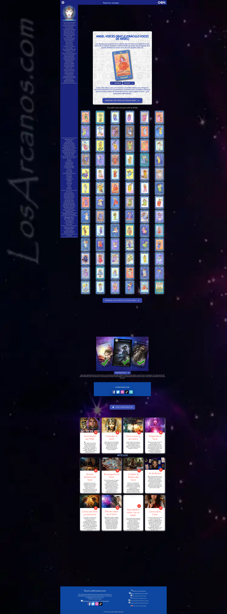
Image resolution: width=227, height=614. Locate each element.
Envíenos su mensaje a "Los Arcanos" (95, 601)
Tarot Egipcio (69, 221)
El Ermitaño (69, 172)
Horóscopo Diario (69, 73)
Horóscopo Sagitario (69, 204)
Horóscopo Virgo (69, 200)
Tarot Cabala (69, 48)
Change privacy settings (95, 599)
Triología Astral (69, 60)
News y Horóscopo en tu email (138, 593)
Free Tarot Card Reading (139, 606)
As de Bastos (155, 473)
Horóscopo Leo (69, 199)
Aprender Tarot (69, 142)
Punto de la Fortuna (69, 70)
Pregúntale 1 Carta (69, 24)
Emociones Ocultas (69, 143)
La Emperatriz (69, 163)
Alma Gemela (69, 211)
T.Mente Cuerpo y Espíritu (69, 53)
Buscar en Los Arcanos (138, 591)
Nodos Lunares (69, 72)
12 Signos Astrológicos (69, 214)
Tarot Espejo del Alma (69, 29)
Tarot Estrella (69, 43)
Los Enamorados (69, 167)
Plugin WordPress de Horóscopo (138, 603)
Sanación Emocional (69, 34)
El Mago (69, 160)
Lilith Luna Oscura (69, 69)
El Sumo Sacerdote (69, 166)
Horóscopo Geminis (69, 196)
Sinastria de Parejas (69, 59)
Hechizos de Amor (69, 233)
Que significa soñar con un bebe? (133, 512)
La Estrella (69, 183)
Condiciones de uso (98, 597)
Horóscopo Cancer (69, 197)
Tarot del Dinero (69, 41)
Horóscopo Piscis (69, 208)
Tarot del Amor (69, 28)
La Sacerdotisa (69, 162)
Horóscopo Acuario (69, 207)
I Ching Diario (69, 75)
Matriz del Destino (69, 80)
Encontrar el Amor (69, 32)
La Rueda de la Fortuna (69, 173)
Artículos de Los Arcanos (69, 150)
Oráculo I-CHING (69, 63)
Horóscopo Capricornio (69, 206)
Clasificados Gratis (69, 149)
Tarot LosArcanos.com (95, 590)
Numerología (69, 230)
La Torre (69, 182)
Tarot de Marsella (69, 220)
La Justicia (69, 170)
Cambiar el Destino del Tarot (133, 477)
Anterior (116, 83)
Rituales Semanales (69, 82)
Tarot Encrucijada (69, 39)
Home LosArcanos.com (122, 407)
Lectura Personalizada (69, 22)
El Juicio (69, 187)
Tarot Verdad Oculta (69, 38)
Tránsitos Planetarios (69, 58)
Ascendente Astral (69, 66)
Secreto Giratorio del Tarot (90, 477)
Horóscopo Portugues (69, 210)
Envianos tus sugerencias (138, 598)
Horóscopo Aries (69, 193)
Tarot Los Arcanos (111, 2)
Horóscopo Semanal (69, 76)
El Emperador (69, 165)
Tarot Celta (69, 36)
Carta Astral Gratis (69, 55)
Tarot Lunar (69, 42)
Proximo (128, 83)
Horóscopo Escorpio (69, 203)
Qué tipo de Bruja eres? (69, 152)
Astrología (69, 141)
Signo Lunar (69, 67)
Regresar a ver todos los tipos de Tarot (122, 100)
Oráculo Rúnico (69, 62)
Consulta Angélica (69, 65)
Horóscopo (69, 191)
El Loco (69, 159)
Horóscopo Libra (69, 201)
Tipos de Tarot (69, 79)
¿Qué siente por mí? (69, 31)
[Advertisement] (69, 110)
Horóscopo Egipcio (69, 227)
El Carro (69, 169)
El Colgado (69, 176)
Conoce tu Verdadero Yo (69, 25)
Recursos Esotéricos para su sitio (138, 600)
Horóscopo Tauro (69, 194)
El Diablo (69, 180)
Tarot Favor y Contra (69, 46)
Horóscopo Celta (69, 155)
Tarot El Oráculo (69, 26)
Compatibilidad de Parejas (69, 213)
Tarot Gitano (69, 52)
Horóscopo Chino (69, 228)
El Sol (69, 186)
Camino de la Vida (69, 153)
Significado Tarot (69, 139)
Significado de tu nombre (69, 148)
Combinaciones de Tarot (69, 77)
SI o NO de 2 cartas (69, 51)
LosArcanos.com (118, 612)
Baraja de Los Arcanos (69, 158)
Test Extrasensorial (69, 231)
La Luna (69, 184)
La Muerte (69, 177)
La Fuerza (69, 175)
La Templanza (69, 179)
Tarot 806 (69, 235)
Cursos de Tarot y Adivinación (69, 223)
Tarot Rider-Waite (69, 218)
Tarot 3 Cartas (69, 45)
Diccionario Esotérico (69, 145)
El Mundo (69, 189)
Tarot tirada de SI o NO (69, 49)
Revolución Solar (69, 56)
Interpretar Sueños (69, 146)
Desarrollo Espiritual (69, 35)
